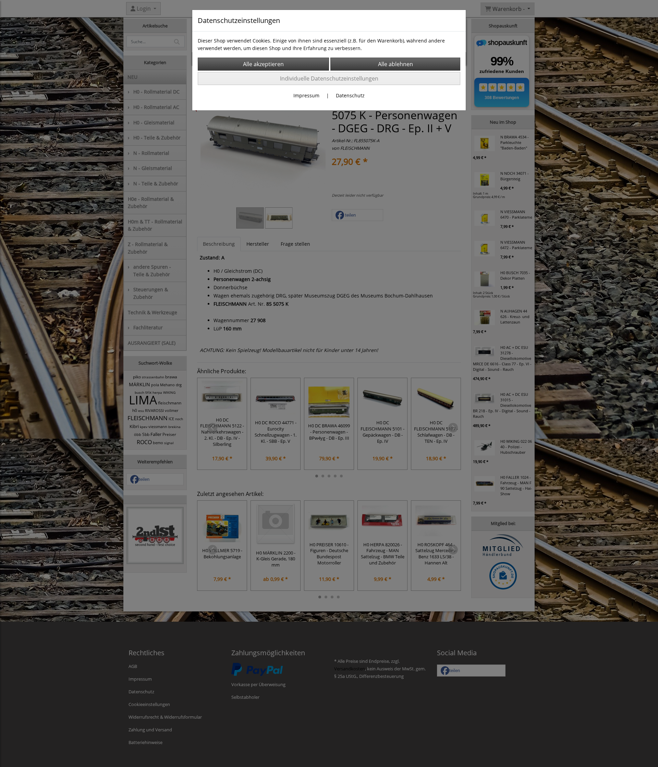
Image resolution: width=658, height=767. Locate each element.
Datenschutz (350, 95)
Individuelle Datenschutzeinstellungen (329, 78)
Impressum (306, 95)
